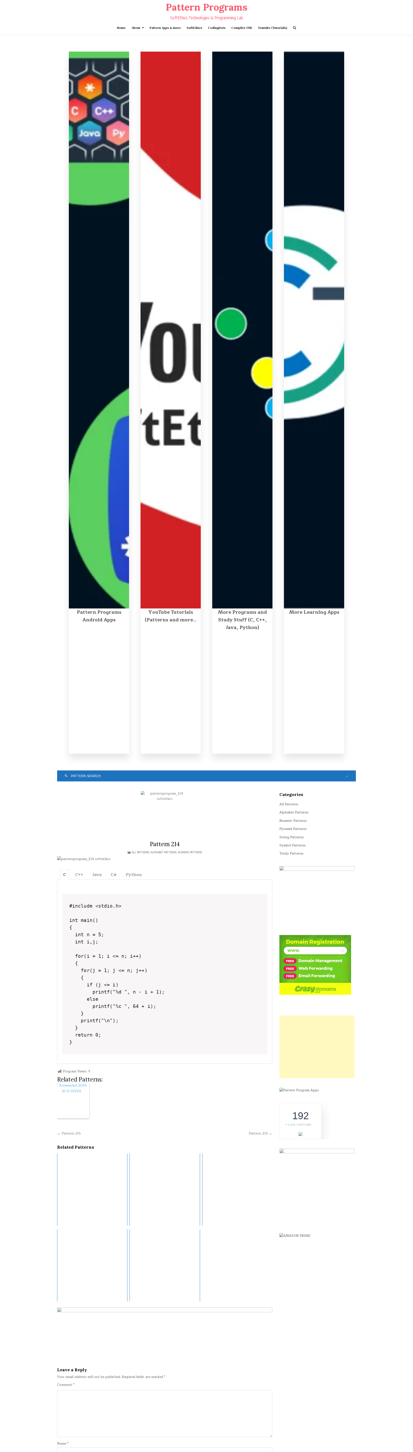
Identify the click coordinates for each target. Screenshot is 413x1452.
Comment (65, 1384)
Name (62, 1443)
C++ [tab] (79, 874)
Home (121, 28)
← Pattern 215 (69, 1133)
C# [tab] (114, 874)
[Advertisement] (316, 1047)
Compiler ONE (241, 28)
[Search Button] (294, 27)
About (135, 28)
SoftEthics (194, 28)
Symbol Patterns (292, 845)
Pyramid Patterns (293, 829)
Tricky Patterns (291, 853)
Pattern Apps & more (165, 28)
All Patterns (140, 852)
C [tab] (64, 874)
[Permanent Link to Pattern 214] (165, 815)
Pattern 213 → (260, 1133)
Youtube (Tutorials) (272, 28)
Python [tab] (134, 874)
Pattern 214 (165, 844)
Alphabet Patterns (163, 852)
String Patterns (291, 837)
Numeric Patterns (190, 852)
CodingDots (217, 28)
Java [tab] (97, 874)
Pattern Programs (206, 7)
